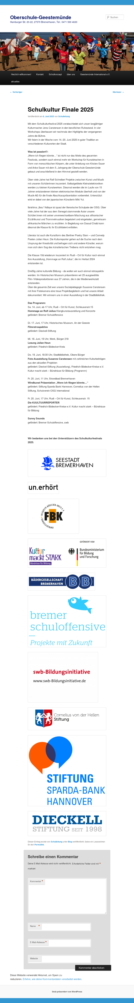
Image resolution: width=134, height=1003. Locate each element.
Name (35, 926)
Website (34, 958)
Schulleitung (64, 116)
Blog (70, 841)
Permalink (39, 844)
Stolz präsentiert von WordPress (67, 991)
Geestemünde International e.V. (95, 74)
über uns (71, 74)
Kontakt (40, 74)
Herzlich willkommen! (21, 74)
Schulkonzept (55, 74)
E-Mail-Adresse (38, 942)
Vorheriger (16, 91)
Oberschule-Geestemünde (40, 17)
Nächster (118, 91)
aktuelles (15, 81)
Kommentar (36, 881)
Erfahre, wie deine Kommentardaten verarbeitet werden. (52, 979)
